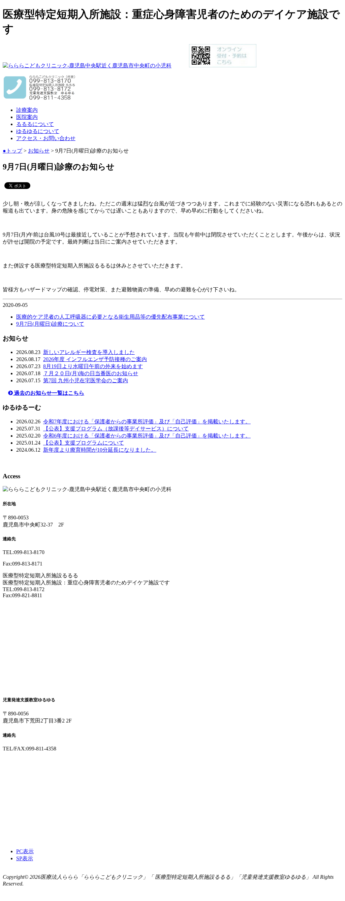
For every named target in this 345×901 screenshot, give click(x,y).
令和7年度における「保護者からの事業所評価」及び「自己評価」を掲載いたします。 (147, 421)
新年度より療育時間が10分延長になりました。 (99, 450)
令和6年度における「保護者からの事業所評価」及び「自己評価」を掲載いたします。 (147, 436)
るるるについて (35, 124)
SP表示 (24, 858)
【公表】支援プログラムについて (83, 443)
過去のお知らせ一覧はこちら (48, 393)
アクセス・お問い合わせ (45, 138)
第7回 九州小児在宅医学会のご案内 (85, 380)
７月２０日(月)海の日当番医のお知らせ (90, 373)
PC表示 (25, 851)
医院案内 (27, 117)
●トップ (12, 151)
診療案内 (27, 110)
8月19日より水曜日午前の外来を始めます (93, 366)
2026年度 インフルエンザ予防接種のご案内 (95, 359)
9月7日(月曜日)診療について (50, 324)
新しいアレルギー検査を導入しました (89, 352)
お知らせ (39, 151)
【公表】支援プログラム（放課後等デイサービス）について (116, 428)
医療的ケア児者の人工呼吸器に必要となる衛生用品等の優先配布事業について (110, 317)
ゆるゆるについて (37, 131)
